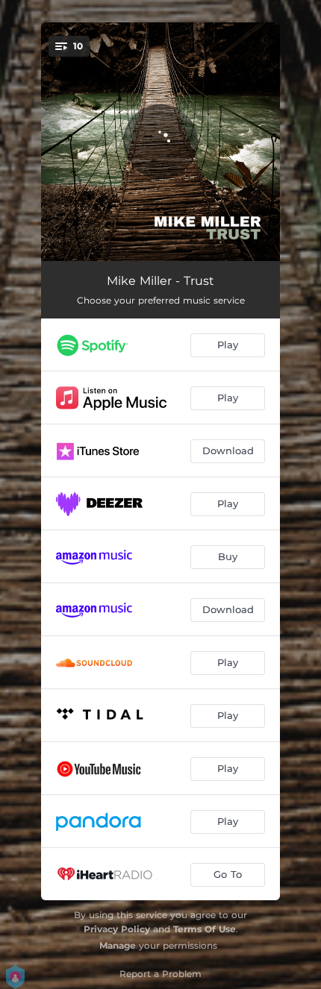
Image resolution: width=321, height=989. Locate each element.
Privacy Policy (117, 929)
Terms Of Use (204, 929)
